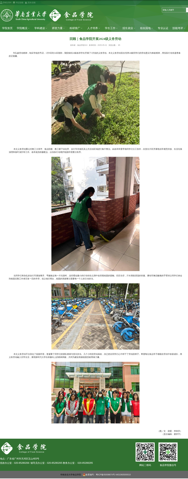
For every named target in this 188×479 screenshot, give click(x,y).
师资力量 (57, 28)
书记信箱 (19, 2)
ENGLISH (7, 2)
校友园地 (145, 28)
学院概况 (22, 28)
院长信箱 (32, 2)
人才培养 (92, 28)
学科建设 (39, 28)
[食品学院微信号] (168, 446)
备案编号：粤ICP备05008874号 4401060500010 (108, 474)
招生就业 (127, 28)
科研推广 (75, 28)
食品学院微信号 (168, 465)
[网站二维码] (145, 446)
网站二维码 (145, 465)
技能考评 (177, 28)
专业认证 (163, 28)
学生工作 (110, 28)
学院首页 (7, 28)
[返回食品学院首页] (47, 10)
